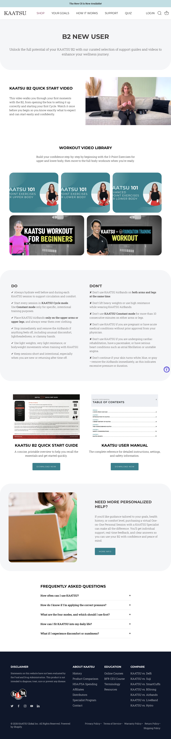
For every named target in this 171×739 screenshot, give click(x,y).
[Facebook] (18, 705)
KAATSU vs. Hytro (142, 705)
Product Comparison (85, 678)
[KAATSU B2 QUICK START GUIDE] (46, 416)
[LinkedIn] (38, 705)
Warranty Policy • (133, 723)
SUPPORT (111, 13)
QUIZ (128, 13)
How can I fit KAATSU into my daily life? (66, 624)
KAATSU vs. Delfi (141, 673)
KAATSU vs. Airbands (144, 694)
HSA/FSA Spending (85, 684)
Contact (77, 705)
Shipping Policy (152, 728)
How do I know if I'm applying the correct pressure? (73, 605)
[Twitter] (12, 705)
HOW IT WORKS (87, 13)
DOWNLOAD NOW (46, 466)
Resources (110, 689)
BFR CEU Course (114, 678)
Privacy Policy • (93, 723)
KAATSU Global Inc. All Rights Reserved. (39, 723)
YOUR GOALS (60, 13)
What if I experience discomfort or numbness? (69, 633)
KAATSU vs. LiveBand (144, 700)
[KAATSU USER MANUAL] (124, 416)
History (77, 673)
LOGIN (150, 13)
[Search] (159, 13)
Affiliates (78, 689)
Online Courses (113, 673)
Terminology (112, 684)
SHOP (40, 13)
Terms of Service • (112, 723)
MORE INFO (105, 551)
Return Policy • (152, 723)
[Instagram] (25, 705)
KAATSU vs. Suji (141, 678)
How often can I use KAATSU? (59, 595)
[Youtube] (31, 705)
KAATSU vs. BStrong (143, 689)
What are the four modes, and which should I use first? (75, 614)
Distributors (80, 694)
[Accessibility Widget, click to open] (167, 370)
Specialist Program (84, 700)
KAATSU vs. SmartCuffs (145, 684)
